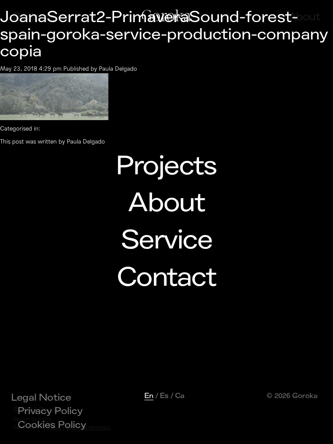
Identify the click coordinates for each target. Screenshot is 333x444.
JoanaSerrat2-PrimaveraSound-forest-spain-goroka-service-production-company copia (164, 34)
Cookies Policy (52, 425)
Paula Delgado (118, 68)
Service (166, 240)
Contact (166, 277)
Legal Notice (41, 397)
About (166, 203)
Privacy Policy (50, 411)
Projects (166, 166)
